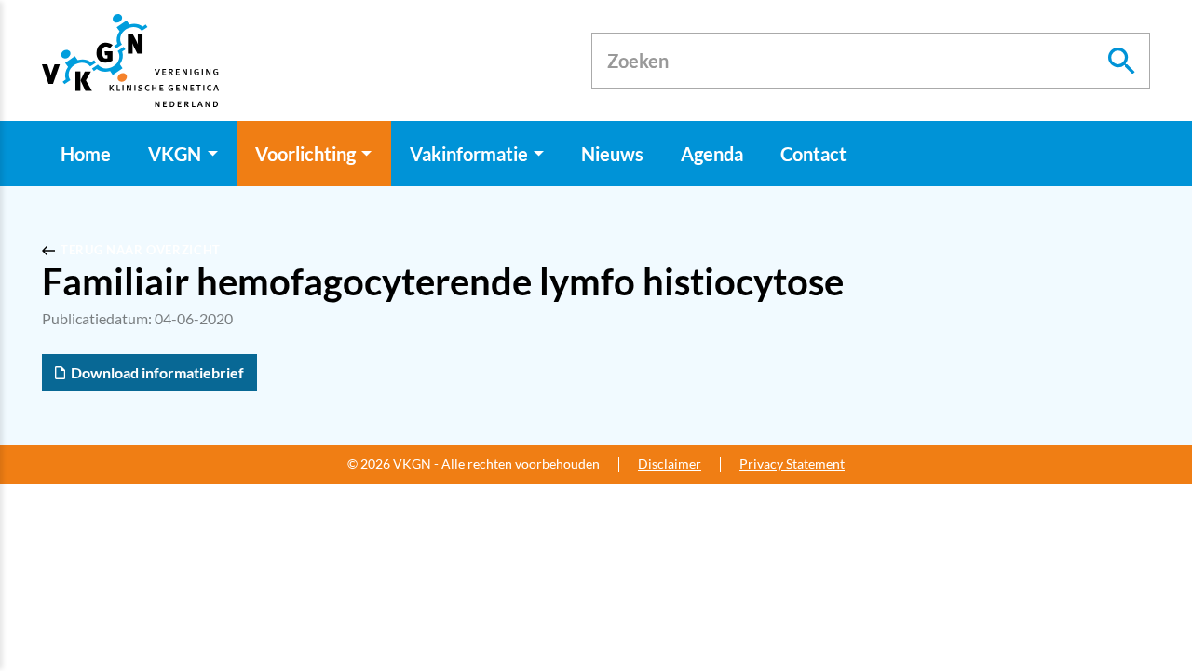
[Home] (130, 60)
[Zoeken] (1122, 61)
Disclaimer (669, 464)
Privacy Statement (792, 464)
